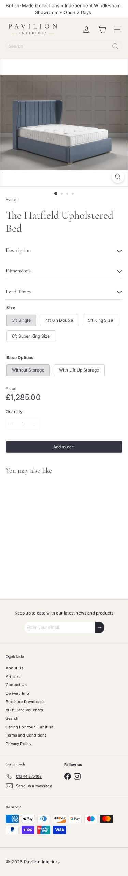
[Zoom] (118, 176)
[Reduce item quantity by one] (11, 424)
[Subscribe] (99, 627)
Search (12, 718)
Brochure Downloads (25, 701)
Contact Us (16, 684)
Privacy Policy (19, 743)
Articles (13, 676)
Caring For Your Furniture (30, 727)
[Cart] (102, 29)
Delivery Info (17, 693)
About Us (14, 668)
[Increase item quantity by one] (34, 424)
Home (11, 199)
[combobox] (64, 46)
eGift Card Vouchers (24, 710)
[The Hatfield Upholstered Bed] (43, 532)
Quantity (14, 411)
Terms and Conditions (26, 735)
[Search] (115, 46)
